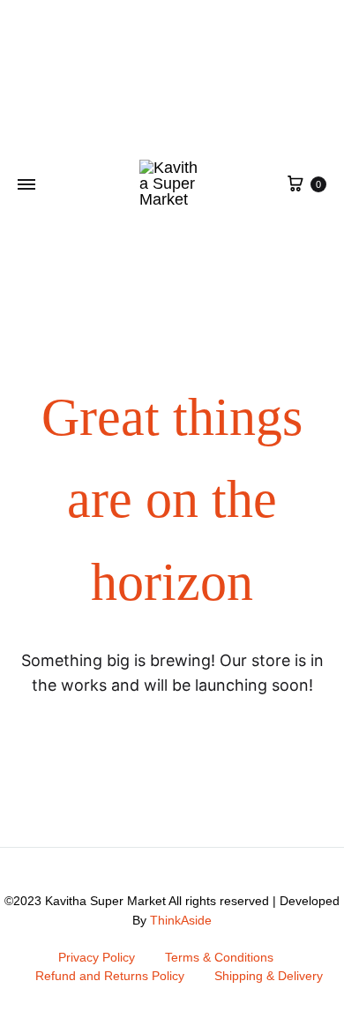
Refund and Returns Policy (109, 976)
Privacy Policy (96, 957)
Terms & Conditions (219, 957)
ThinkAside (181, 920)
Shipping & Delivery (268, 976)
